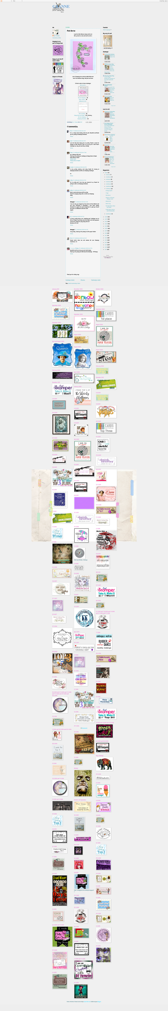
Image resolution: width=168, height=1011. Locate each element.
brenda (71, 167)
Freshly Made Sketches (109, 54)
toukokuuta (108, 181)
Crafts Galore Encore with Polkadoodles (110, 210)
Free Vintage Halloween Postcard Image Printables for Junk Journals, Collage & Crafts (109, 128)
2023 (106, 221)
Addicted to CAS (82, 101)
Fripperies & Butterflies (109, 111)
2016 (106, 238)
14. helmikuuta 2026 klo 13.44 (79, 141)
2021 (106, 226)
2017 (106, 235)
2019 (106, 231)
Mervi (71, 238)
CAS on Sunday (82, 113)
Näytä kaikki (113, 105)
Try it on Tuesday (108, 96)
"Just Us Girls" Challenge (109, 134)
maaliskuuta (109, 186)
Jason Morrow (87, 1001)
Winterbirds (108, 201)
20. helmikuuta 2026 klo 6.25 (81, 229)
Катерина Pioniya (74, 248)
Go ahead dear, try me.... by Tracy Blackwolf (112, 160)
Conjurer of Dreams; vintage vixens (110, 198)
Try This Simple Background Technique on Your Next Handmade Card (109, 79)
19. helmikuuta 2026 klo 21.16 (77, 216)
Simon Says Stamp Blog (109, 76)
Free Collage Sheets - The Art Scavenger (109, 124)
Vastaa (71, 136)
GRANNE (60, 6)
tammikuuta (108, 214)
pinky (71, 190)
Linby (71, 180)
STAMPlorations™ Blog (109, 64)
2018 (106, 233)
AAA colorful (83, 85)
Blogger (99, 1001)
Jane (71, 141)
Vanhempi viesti (95, 280)
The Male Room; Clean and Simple (110, 206)
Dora (71, 131)
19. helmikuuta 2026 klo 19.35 (81, 202)
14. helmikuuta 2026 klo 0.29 (79, 131)
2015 (106, 240)
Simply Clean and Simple (79, 115)
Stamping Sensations (82, 118)
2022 (106, 224)
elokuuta (108, 174)
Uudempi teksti (70, 280)
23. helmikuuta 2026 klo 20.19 (80, 238)
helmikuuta (108, 188)
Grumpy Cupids (109, 190)
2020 (106, 228)
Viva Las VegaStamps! (109, 157)
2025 (106, 217)
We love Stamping (82, 97)
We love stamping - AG (83, 117)
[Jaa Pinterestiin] (91, 122)
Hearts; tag (108, 203)
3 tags (107, 193)
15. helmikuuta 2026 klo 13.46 (79, 180)
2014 (106, 242)
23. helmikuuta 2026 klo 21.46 (85, 248)
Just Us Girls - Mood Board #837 (111, 138)
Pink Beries (108, 195)
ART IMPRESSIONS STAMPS (108, 85)
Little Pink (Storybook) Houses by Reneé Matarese (112, 90)
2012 (106, 247)
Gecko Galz (106, 145)
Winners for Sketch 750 (112, 56)
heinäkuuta (108, 177)
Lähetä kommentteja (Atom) (74, 283)
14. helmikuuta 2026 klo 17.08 (79, 152)
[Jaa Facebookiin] (90, 122)
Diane (71, 152)
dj (70, 216)
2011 (106, 249)
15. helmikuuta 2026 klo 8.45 (80, 167)
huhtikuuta (108, 184)
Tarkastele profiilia (56, 38)
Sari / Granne (57, 35)
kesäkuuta (108, 179)
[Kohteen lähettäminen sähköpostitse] (86, 122)
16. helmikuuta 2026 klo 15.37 (79, 190)
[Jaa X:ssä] (88, 122)
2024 (106, 219)
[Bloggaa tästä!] (87, 122)
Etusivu (83, 280)
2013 (106, 245)
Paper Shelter (82, 99)
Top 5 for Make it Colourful (112, 99)
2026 (106, 172)
